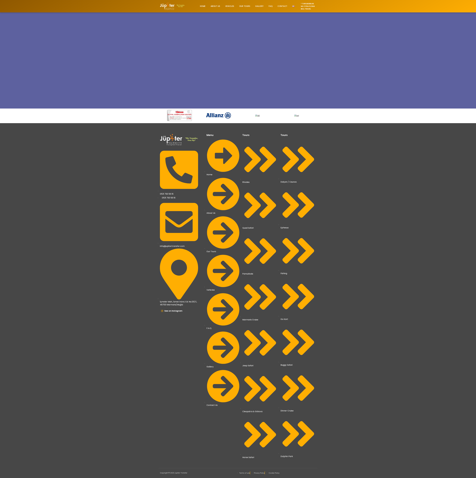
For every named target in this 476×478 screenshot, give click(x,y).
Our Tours (244, 6)
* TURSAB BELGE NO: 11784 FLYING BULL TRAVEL (308, 6)
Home (203, 6)
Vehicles (229, 6)
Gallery (259, 6)
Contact (282, 6)
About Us (215, 6)
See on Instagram (173, 310)
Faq (271, 6)
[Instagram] (162, 311)
